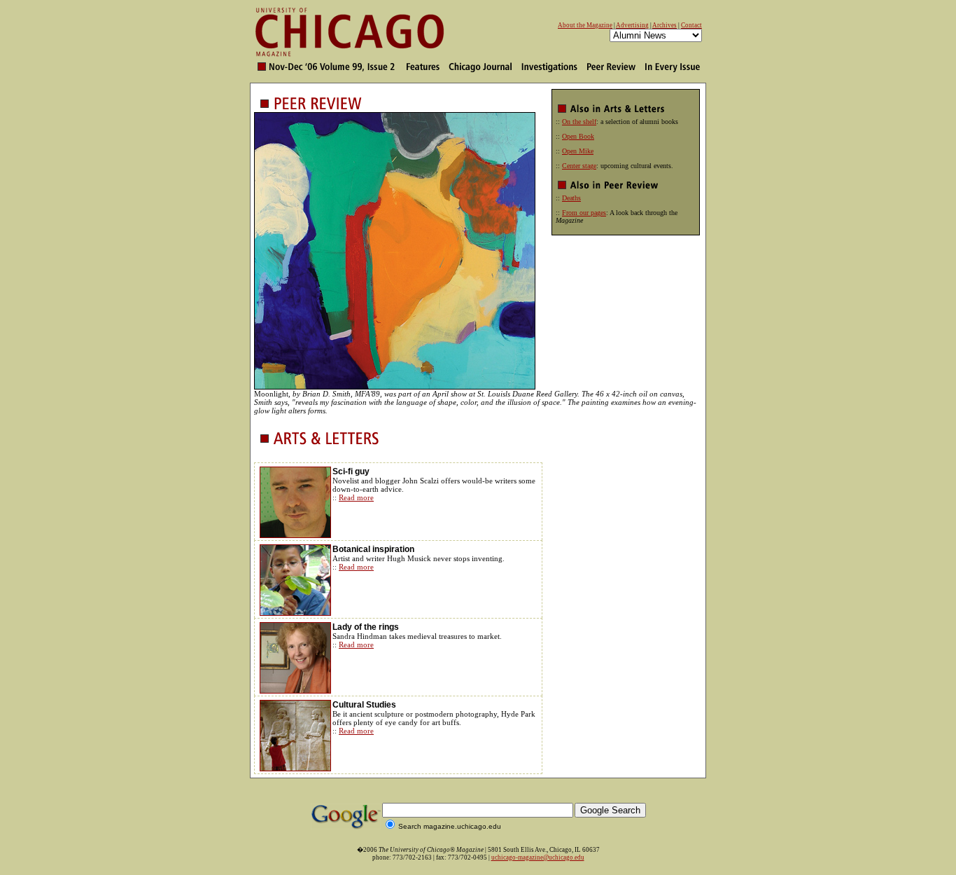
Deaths (571, 198)
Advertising (632, 25)
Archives (664, 25)
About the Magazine (585, 25)
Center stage (579, 166)
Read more (356, 497)
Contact (691, 25)
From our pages (584, 212)
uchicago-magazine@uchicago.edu (537, 857)
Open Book (578, 136)
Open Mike (577, 151)
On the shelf (579, 121)
